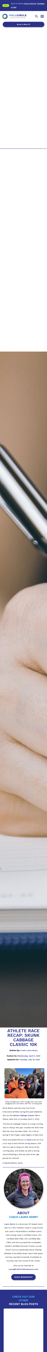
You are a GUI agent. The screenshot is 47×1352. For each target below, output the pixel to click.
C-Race (28, 1140)
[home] (14, 16)
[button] (42, 16)
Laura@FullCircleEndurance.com (23, 1269)
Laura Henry (9, 1224)
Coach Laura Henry (29, 1050)
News (6, 5)
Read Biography (23, 1277)
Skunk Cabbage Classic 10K (25, 1115)
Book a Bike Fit (23, 24)
